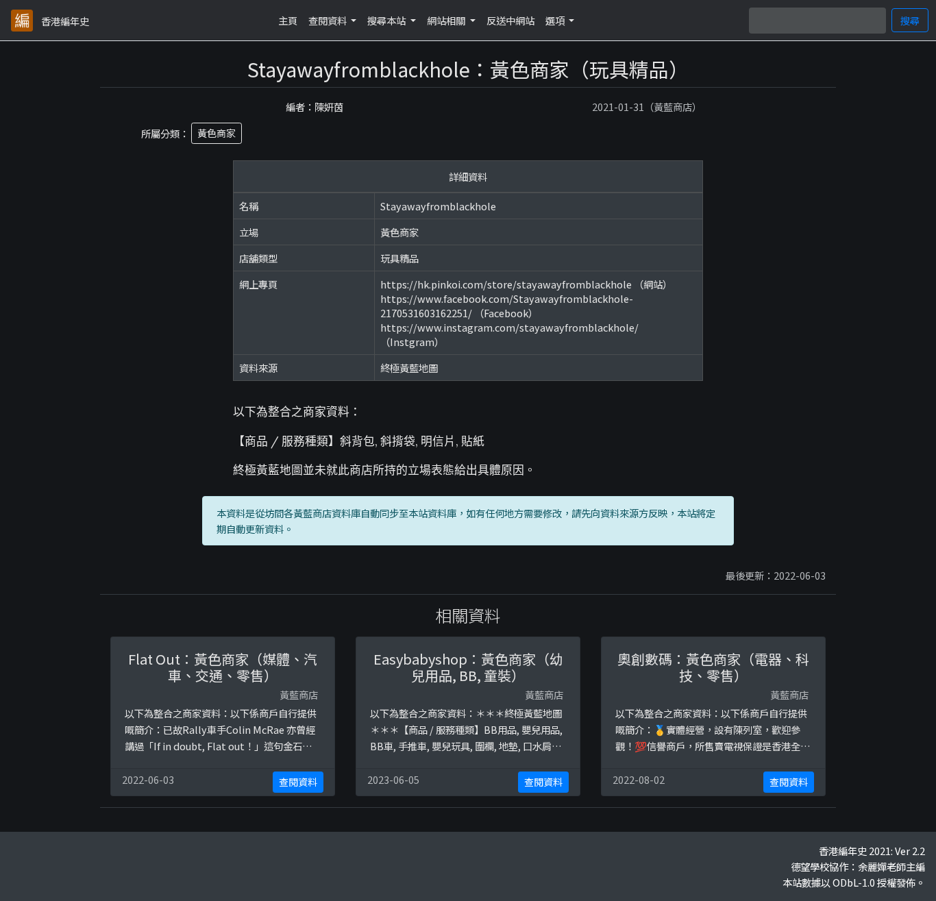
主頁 (287, 20)
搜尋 (910, 20)
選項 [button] (556, 20)
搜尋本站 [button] (387, 20)
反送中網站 (510, 20)
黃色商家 (216, 133)
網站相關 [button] (447, 20)
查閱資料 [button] (328, 20)
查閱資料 (298, 782)
